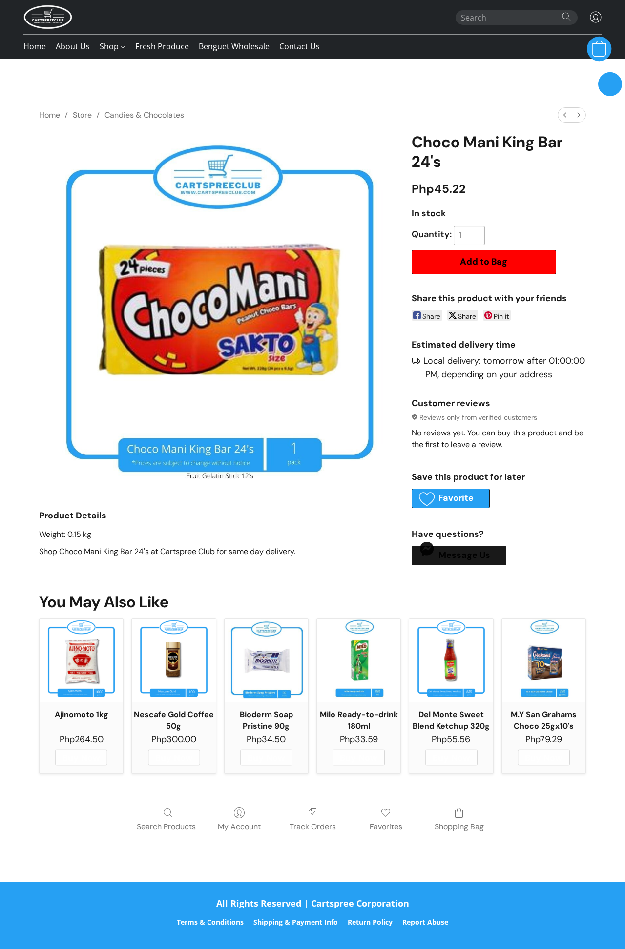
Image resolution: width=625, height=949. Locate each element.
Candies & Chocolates (144, 115)
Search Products (166, 827)
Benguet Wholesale (234, 46)
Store (82, 115)
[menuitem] (565, 115)
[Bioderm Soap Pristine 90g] (266, 660)
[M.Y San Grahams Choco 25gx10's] (543, 660)
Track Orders (313, 827)
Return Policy (370, 922)
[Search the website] (566, 16)
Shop (110, 46)
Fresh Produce (162, 46)
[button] (47, 17)
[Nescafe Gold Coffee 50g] (173, 660)
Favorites (386, 827)
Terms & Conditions (210, 922)
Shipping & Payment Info (295, 922)
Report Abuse (425, 922)
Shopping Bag (459, 827)
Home (34, 46)
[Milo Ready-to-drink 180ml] (358, 660)
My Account (239, 827)
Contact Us (299, 46)
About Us (73, 46)
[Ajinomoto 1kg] (81, 660)
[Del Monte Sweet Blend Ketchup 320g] (451, 660)
